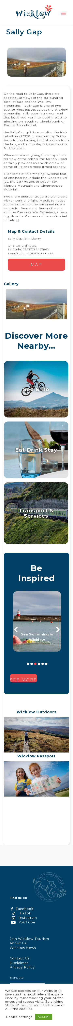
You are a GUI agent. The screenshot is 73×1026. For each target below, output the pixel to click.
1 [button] (28, 664)
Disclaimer (19, 963)
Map (36, 264)
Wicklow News (23, 948)
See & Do (36, 389)
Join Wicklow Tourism (29, 939)
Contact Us (20, 958)
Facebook (24, 909)
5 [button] (42, 664)
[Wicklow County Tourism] (34, 12)
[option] (37, 621)
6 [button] (46, 664)
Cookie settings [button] (19, 1017)
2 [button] (31, 664)
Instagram (28, 918)
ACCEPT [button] (44, 1016)
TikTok (25, 913)
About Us (18, 943)
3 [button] (35, 664)
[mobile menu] (63, 13)
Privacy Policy (22, 967)
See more (23, 679)
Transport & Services (36, 513)
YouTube (27, 922)
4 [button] (39, 664)
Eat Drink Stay (36, 450)
